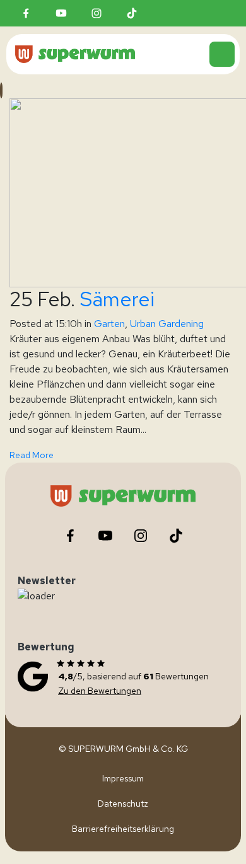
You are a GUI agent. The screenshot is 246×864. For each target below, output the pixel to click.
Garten (109, 323)
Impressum (123, 778)
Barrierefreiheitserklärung (123, 828)
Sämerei (117, 299)
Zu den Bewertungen (99, 690)
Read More (31, 455)
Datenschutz (123, 803)
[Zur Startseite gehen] (112, 54)
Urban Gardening (167, 323)
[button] (222, 54)
